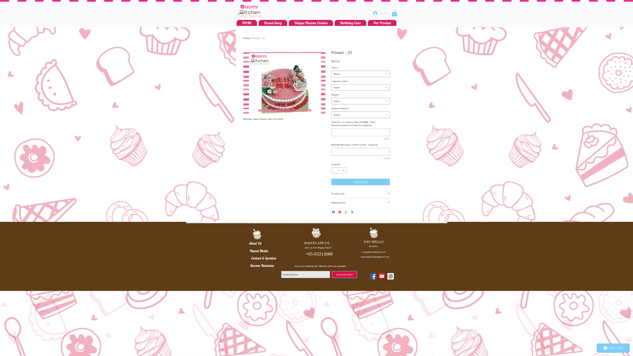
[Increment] (344, 170)
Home (246, 38)
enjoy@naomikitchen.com (374, 252)
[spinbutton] (339, 170)
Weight (335, 94)
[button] (394, 13)
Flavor (335, 67)
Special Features (340, 108)
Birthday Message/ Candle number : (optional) (354, 144)
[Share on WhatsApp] (346, 212)
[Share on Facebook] (333, 212)
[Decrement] (334, 170)
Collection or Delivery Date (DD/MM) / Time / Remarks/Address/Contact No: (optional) (353, 124)
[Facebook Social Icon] (373, 276)
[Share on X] (352, 212)
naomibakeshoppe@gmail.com (375, 256)
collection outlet (340, 81)
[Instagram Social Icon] (390, 276)
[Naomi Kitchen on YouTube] (382, 276)
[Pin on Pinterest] (340, 212)
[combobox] (360, 74)
